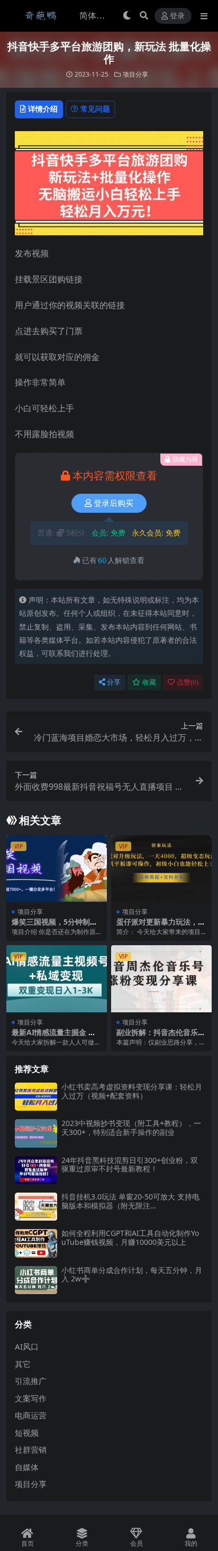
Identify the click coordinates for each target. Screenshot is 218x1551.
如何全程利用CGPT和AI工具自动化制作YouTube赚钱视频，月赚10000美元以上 (130, 1237)
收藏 (149, 682)
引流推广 (31, 1380)
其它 (23, 1364)
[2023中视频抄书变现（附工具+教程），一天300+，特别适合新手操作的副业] (36, 1133)
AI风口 (27, 1346)
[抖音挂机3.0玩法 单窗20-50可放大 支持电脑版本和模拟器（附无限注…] (36, 1207)
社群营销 (31, 1449)
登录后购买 (113, 503)
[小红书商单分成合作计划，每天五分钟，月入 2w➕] (36, 1280)
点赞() (187, 682)
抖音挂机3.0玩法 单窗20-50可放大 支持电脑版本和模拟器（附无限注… (130, 1201)
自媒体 (27, 1467)
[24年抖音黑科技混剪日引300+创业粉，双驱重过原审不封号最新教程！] (36, 1170)
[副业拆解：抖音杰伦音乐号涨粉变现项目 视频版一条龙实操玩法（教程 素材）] (161, 978)
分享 (114, 682)
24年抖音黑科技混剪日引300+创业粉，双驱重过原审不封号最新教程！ (129, 1164)
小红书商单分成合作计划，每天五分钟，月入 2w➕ (131, 1274)
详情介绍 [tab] (43, 109)
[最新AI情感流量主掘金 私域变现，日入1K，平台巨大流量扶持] (56, 978)
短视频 (27, 1432)
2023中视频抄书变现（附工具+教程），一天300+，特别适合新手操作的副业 (131, 1127)
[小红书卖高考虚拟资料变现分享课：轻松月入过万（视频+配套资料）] (36, 1097)
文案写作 (31, 1398)
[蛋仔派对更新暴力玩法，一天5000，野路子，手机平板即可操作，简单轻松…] (161, 868)
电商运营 (31, 1415)
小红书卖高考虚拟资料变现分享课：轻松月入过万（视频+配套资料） (131, 1091)
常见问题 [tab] (95, 109)
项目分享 (135, 74)
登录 (177, 16)
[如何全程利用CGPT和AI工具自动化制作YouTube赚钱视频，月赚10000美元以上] (36, 1243)
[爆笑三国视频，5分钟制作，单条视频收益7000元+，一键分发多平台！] (56, 868)
